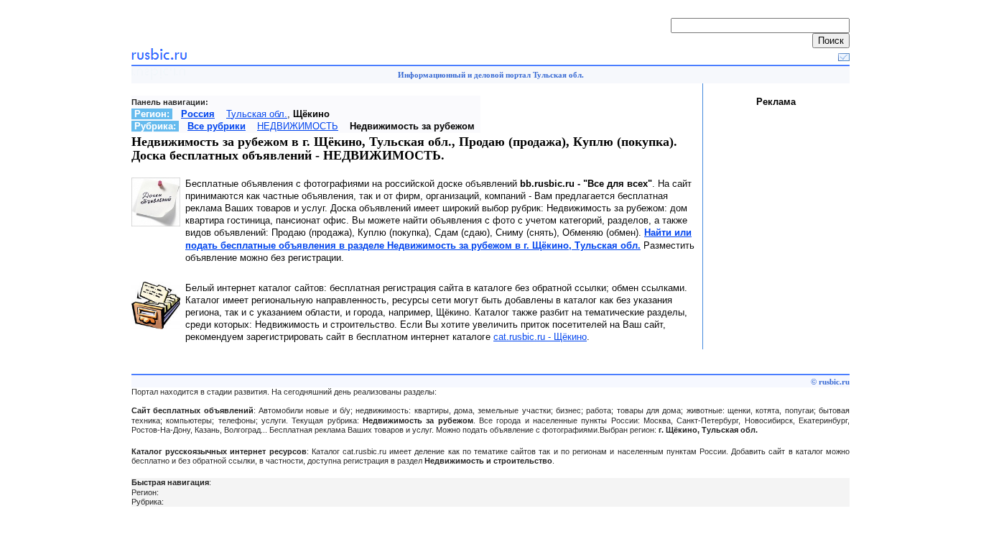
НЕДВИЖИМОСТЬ (297, 126)
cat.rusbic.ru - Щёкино (540, 336)
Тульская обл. (256, 114)
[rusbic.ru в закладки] (844, 57)
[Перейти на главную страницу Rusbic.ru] (159, 57)
